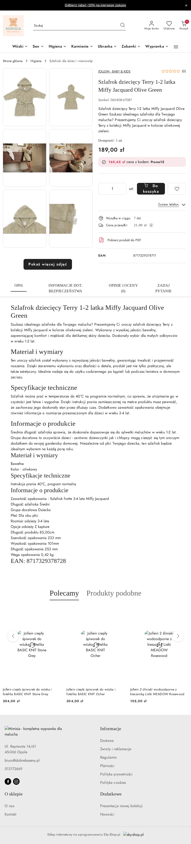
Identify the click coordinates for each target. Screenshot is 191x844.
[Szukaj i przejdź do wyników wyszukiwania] (122, 25)
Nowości (107, 814)
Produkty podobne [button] (113, 593)
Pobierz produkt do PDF (124, 240)
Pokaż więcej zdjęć (47, 264)
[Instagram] (16, 781)
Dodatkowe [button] (111, 793)
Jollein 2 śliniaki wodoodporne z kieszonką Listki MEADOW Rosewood (93, 691)
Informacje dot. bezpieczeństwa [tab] (65, 288)
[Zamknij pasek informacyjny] (186, 5)
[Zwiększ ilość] (122, 188)
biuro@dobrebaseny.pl (22, 760)
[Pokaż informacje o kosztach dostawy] (151, 225)
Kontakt (10, 814)
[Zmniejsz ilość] (102, 188)
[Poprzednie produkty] (13, 636)
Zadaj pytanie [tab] (163, 288)
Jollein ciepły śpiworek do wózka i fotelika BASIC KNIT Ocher (27, 691)
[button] (176, 46)
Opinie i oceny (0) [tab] (123, 288)
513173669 (13, 768)
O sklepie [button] (14, 793)
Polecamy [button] (64, 593)
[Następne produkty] (178, 636)
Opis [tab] (18, 285)
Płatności (107, 765)
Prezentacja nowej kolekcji (121, 806)
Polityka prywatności (116, 774)
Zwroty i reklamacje (115, 749)
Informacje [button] (110, 728)
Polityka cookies (113, 782)
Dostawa (107, 740)
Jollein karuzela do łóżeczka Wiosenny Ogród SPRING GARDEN (157, 691)
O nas (9, 806)
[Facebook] (8, 781)
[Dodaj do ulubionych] (177, 189)
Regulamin (108, 757)
